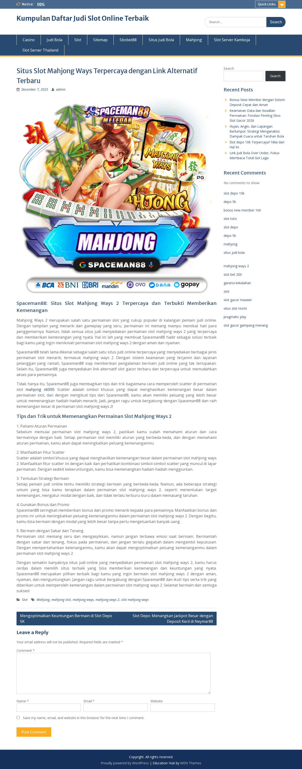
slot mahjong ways (135, 599)
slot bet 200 (233, 274)
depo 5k (230, 201)
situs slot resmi (235, 308)
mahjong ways (83, 599)
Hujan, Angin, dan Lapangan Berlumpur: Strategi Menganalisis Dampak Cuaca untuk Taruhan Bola (257, 131)
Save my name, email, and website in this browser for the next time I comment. (83, 718)
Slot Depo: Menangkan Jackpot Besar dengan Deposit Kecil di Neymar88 (173, 618)
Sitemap (100, 39)
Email (89, 701)
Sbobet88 (128, 39)
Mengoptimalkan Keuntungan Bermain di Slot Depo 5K (66, 618)
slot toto (230, 218)
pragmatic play (235, 317)
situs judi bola (234, 252)
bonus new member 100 (242, 210)
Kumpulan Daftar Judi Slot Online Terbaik (83, 18)
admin (60, 89)
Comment (26, 650)
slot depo (231, 227)
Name (23, 701)
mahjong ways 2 (107, 599)
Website (157, 701)
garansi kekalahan (237, 283)
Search (229, 68)
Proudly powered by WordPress (125, 763)
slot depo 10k (234, 193)
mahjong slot (61, 599)
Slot (77, 39)
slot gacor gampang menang (246, 325)
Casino (29, 39)
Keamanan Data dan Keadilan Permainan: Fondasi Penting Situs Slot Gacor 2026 (255, 115)
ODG (41, 4)
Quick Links (267, 4)
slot (226, 291)
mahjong (230, 244)
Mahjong (194, 39)
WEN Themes (190, 763)
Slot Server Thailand (40, 50)
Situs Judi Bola (161, 39)
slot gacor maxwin (238, 300)
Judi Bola (54, 39)
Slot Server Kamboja (232, 39)
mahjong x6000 (39, 389)
